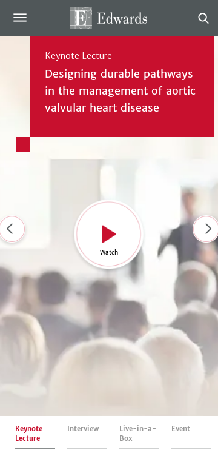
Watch (109, 252)
